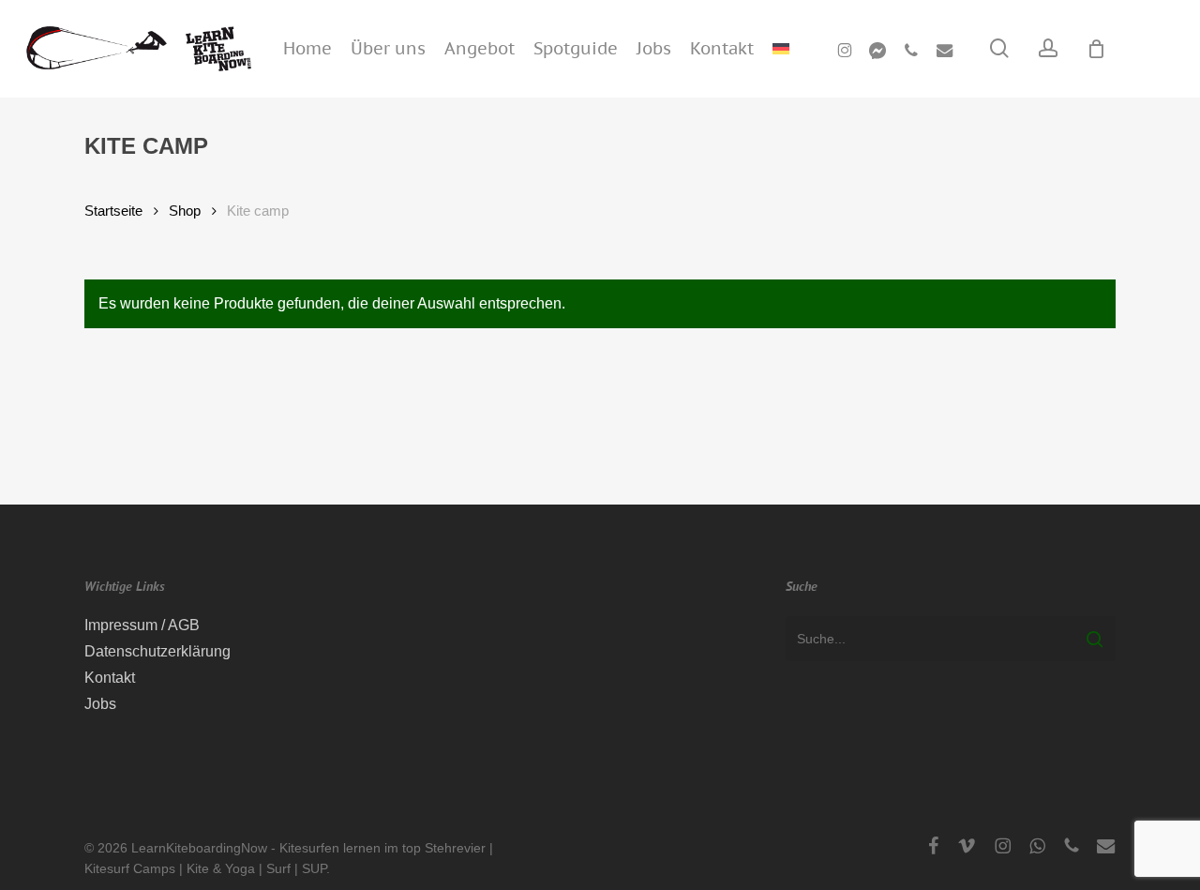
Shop (185, 211)
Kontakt (109, 678)
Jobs (100, 704)
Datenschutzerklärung (157, 651)
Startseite (113, 211)
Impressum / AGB (142, 625)
